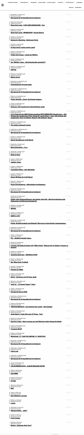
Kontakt (71, 7)
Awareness (79, 2)
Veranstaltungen (13, 2)
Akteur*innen (42, 2)
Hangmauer (34, 2)
